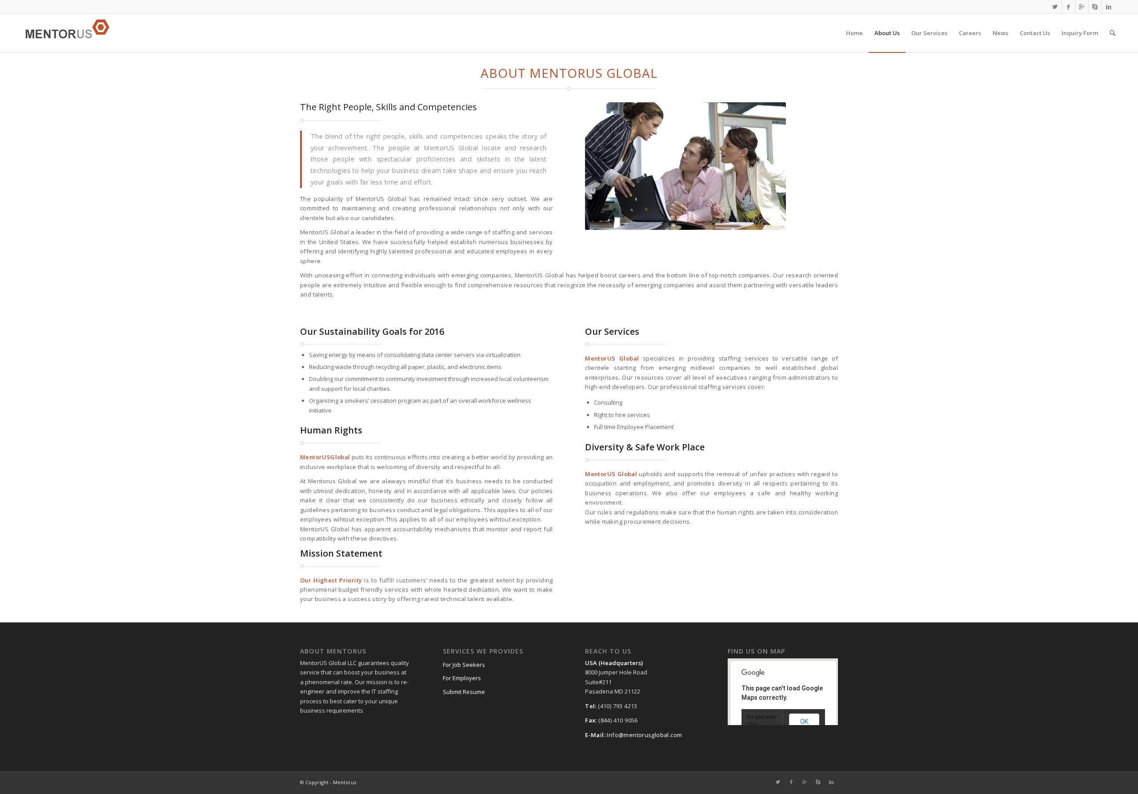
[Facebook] (1068, 6)
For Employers (462, 678)
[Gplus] (1081, 6)
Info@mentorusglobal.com (644, 735)
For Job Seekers (464, 665)
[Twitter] (1055, 6)
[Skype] (1095, 6)
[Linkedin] (1108, 6)
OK (804, 721)
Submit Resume (464, 692)
